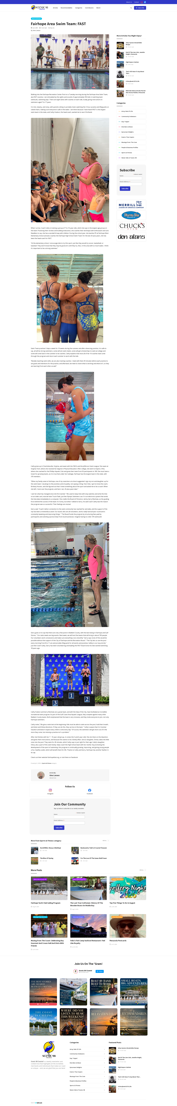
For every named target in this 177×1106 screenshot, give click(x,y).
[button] (79, 8)
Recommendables (66, 8)
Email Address (59, 820)
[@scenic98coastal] (75, 971)
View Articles (53, 778)
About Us (129, 2)
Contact (136, 2)
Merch (98, 8)
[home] (39, 8)
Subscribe (141, 8)
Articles (55, 8)
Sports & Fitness (36, 18)
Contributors (89, 8)
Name (56, 814)
